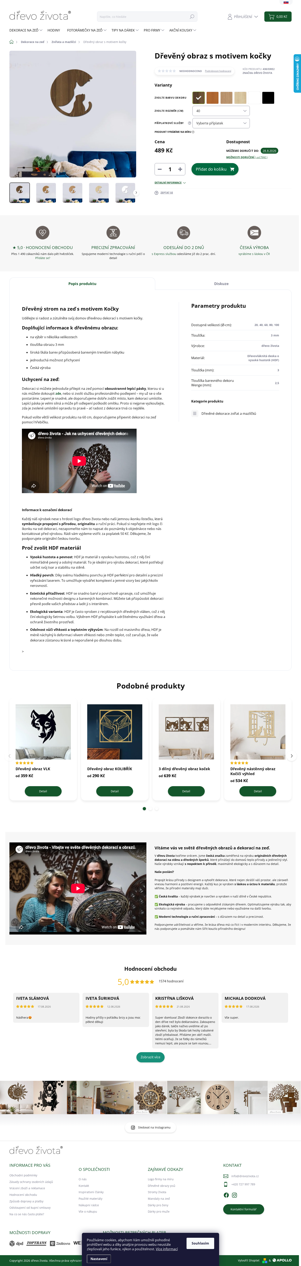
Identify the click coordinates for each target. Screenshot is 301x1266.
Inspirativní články (91, 1192)
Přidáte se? (42, 258)
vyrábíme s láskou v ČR (254, 254)
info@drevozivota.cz (245, 1176)
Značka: (257, 73)
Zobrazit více (150, 1057)
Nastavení (99, 1259)
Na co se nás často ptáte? (26, 1214)
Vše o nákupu (88, 1211)
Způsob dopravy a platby (26, 1201)
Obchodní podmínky (23, 1175)
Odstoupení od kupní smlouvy (30, 1208)
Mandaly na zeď (159, 1199)
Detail (43, 791)
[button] (144, 809)
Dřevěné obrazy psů (161, 1186)
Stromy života (157, 1192)
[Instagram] (234, 1194)
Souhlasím (200, 1243)
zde (58, 393)
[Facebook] (226, 1194)
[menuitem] (26, 30)
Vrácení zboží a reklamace (27, 1188)
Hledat (192, 16)
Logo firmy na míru (161, 1179)
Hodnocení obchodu (23, 1195)
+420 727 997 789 (243, 1184)
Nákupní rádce (89, 1205)
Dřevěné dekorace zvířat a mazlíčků (228, 413)
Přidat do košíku (211, 169)
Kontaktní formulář (244, 1209)
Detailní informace (168, 182)
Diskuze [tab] (221, 283)
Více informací (167, 1249)
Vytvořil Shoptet (248, 1260)
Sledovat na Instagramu (154, 1127)
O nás (83, 1179)
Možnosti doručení (247, 157)
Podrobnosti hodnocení (218, 71)
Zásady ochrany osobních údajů (31, 1182)
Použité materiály (90, 1199)
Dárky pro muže (159, 1211)
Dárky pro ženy (158, 1205)
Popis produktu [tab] (82, 283)
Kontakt (84, 1186)
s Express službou (164, 254)
